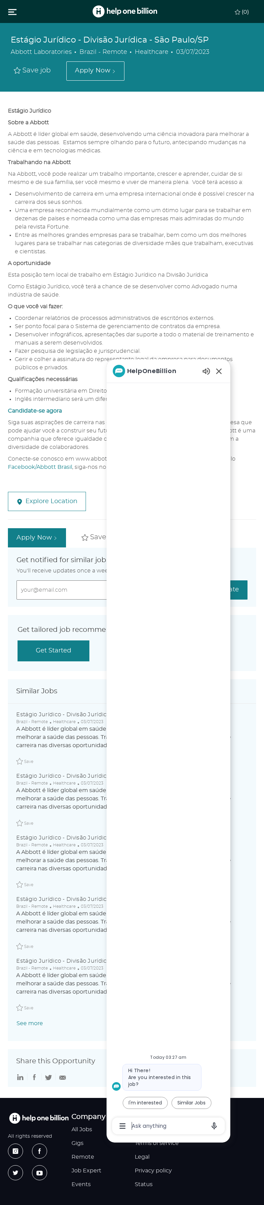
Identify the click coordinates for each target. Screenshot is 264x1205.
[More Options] (122, 1126)
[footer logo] (39, 1118)
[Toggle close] (12, 11)
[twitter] (15, 1172)
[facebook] (39, 1151)
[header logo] (124, 11)
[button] (95, 71)
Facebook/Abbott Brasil (40, 467)
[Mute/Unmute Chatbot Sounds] (206, 371)
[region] (168, 748)
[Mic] (214, 1126)
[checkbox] (32, 71)
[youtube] (39, 1172)
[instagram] (15, 1151)
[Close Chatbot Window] (218, 371)
